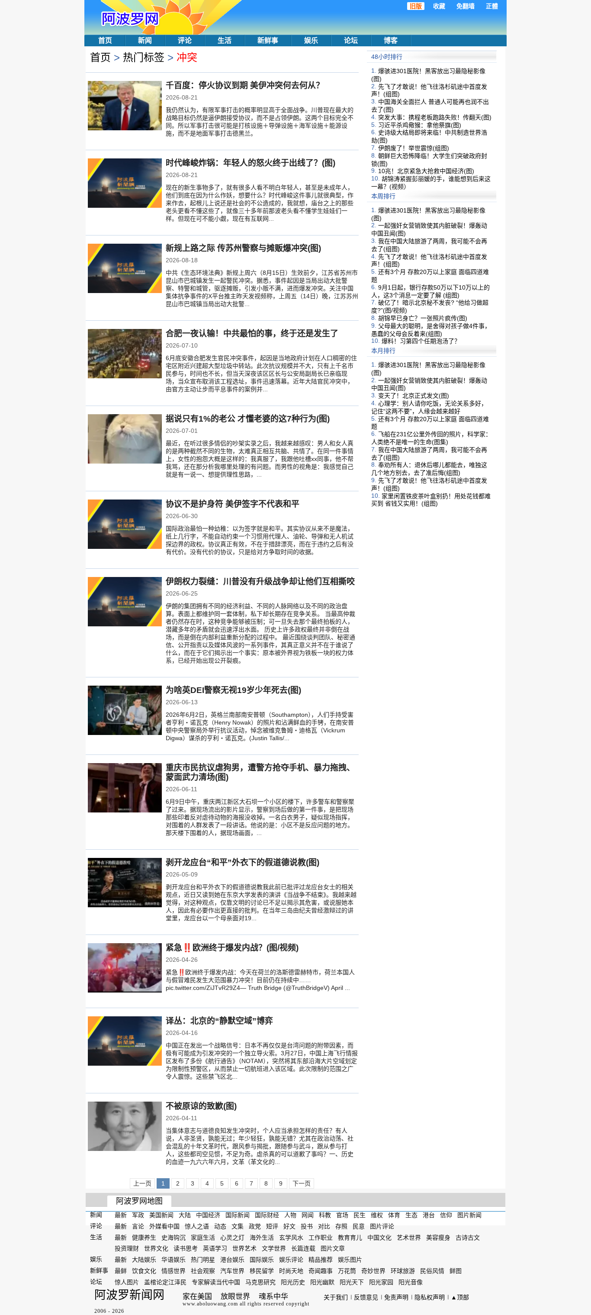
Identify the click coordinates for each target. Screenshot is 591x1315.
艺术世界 (409, 1237)
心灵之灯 (232, 1237)
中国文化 (379, 1237)
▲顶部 (460, 1297)
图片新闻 (469, 1215)
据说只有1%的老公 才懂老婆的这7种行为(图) (248, 418)
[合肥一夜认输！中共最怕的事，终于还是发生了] (125, 354)
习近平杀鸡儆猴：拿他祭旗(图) (419, 124)
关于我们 (336, 1297)
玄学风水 (291, 1237)
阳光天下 (352, 1282)
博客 (391, 40)
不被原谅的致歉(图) (201, 1106)
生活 (224, 40)
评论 (185, 40)
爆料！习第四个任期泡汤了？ (421, 341)
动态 (220, 1226)
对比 (324, 1226)
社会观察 (203, 1270)
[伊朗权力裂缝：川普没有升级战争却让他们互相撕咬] (125, 602)
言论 (138, 1226)
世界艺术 (244, 1248)
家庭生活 (203, 1237)
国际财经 (267, 1215)
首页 (105, 40)
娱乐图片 (350, 1259)
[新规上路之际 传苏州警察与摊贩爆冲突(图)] (125, 269)
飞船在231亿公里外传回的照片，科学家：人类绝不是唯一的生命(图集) (431, 438)
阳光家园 (381, 1282)
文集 (237, 1226)
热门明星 (203, 1259)
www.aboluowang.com (210, 1304)
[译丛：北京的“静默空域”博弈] (125, 1041)
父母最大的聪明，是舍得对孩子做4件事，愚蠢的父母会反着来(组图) (431, 329)
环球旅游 (403, 1270)
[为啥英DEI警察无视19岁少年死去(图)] (125, 711)
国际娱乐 (262, 1259)
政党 (255, 1226)
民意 (359, 1226)
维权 (377, 1215)
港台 (429, 1215)
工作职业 (320, 1237)
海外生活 (262, 1237)
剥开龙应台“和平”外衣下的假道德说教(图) (242, 862)
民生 (359, 1215)
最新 (121, 1215)
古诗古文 (468, 1237)
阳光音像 (410, 1282)
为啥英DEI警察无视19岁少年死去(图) (233, 690)
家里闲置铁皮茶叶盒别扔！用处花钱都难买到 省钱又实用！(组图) (431, 499)
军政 (138, 1215)
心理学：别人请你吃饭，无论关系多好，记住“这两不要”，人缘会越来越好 (429, 407)
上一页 (142, 1183)
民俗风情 (432, 1270)
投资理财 (127, 1248)
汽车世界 (232, 1270)
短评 (272, 1226)
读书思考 (185, 1248)
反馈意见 (366, 1297)
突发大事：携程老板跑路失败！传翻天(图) (434, 117)
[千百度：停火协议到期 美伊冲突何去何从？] (125, 106)
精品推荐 (320, 1259)
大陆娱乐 (144, 1259)
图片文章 (333, 1248)
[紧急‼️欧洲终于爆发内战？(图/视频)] (125, 968)
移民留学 (262, 1270)
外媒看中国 (164, 1226)
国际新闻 (237, 1215)
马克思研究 (260, 1282)
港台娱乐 (232, 1259)
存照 (341, 1226)
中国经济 (208, 1215)
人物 (290, 1215)
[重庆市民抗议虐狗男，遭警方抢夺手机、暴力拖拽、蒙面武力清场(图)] (125, 788)
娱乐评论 (291, 1259)
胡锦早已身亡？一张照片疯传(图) (422, 318)
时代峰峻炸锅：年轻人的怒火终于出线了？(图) (250, 163)
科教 (325, 1215)
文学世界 (274, 1248)
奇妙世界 (373, 1270)
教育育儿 (350, 1237)
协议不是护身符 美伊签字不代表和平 (232, 504)
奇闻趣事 (320, 1270)
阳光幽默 (322, 1282)
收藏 (439, 6)
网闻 (308, 1215)
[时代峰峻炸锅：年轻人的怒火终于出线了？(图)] (125, 183)
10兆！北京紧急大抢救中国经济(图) (426, 171)
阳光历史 (293, 1282)
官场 (342, 1215)
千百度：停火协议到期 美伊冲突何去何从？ (245, 85)
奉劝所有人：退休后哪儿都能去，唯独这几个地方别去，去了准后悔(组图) (429, 468)
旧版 (416, 6)
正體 (492, 6)
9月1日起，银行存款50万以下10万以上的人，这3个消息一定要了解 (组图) (430, 291)
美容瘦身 (438, 1237)
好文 (289, 1226)
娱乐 (311, 40)
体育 (394, 1215)
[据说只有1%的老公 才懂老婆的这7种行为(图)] (125, 439)
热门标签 (143, 57)
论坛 (351, 40)
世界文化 (156, 1248)
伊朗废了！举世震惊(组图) (413, 148)
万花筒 (347, 1270)
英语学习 (215, 1248)
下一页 (301, 1183)
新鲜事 (267, 40)
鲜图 (456, 1270)
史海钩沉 (173, 1237)
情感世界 (173, 1270)
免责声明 (396, 1297)
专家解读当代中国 (216, 1282)
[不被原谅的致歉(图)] (125, 1127)
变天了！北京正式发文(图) (413, 395)
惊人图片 (127, 1282)
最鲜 (121, 1270)
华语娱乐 (173, 1259)
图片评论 (382, 1226)
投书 (307, 1226)
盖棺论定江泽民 (165, 1282)
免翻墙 (465, 6)
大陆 (185, 1215)
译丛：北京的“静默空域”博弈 (219, 1020)
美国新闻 (161, 1215)
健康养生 (144, 1237)
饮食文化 (144, 1270)
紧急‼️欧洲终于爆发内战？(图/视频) (232, 947)
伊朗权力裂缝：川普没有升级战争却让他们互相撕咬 (260, 581)
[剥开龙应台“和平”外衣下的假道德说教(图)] (125, 883)
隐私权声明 (429, 1297)
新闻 (145, 40)
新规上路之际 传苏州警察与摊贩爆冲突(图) (243, 248)
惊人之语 (197, 1226)
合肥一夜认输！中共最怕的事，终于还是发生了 (252, 333)
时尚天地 (291, 1270)
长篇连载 (303, 1248)
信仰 (446, 1215)
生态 (411, 1215)
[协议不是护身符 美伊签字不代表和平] (125, 525)
